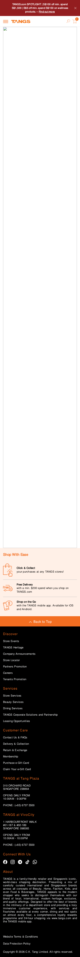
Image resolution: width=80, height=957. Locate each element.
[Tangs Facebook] (5, 862)
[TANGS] (20, 21)
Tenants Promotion (14, 679)
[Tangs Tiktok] (27, 862)
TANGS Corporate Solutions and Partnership (30, 714)
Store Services (12, 695)
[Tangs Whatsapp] (35, 862)
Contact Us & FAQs (15, 737)
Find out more (47, 11)
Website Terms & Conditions (20, 936)
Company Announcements (19, 654)
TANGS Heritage (13, 647)
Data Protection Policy (17, 943)
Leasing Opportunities (16, 721)
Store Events (11, 641)
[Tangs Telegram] (20, 862)
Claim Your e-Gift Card (17, 769)
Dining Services (13, 708)
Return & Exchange (15, 750)
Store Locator (11, 660)
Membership (10, 756)
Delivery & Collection (16, 744)
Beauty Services (13, 702)
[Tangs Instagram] (12, 862)
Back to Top (42, 621)
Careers (8, 673)
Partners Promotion (15, 666)
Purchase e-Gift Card (16, 763)
